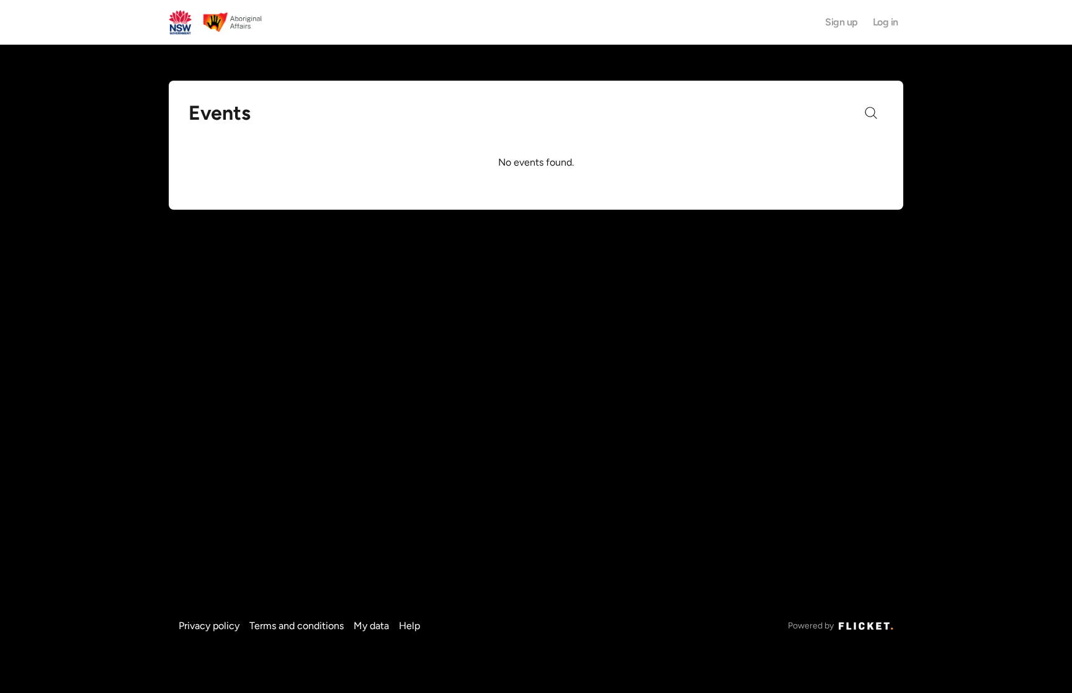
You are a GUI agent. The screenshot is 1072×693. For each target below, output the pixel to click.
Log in (885, 22)
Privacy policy (209, 626)
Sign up (841, 22)
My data (371, 626)
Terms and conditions (296, 626)
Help (409, 626)
